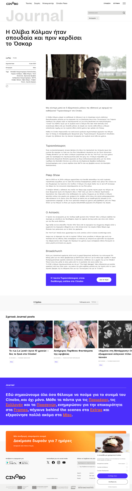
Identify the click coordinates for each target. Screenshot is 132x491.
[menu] (124, 3)
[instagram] (58, 462)
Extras (96, 410)
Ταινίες (29, 3)
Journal (91, 473)
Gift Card (91, 475)
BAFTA (34, 78)
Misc (34, 67)
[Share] (7, 86)
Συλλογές (14, 405)
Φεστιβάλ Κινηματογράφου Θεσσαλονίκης (23, 71)
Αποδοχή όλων (112, 476)
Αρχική (79, 473)
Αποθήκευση (112, 482)
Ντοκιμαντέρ (48, 3)
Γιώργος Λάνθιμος (16, 73)
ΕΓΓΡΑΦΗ (116, 3)
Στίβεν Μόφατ (26, 80)
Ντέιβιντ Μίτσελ (16, 80)
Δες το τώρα (104, 280)
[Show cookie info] (127, 464)
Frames (21, 410)
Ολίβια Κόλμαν (27, 73)
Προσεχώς (46, 405)
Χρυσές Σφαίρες (31, 82)
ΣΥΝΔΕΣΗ (107, 3)
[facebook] (53, 462)
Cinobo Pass (61, 3)
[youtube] (64, 462)
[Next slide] (122, 345)
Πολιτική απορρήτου (112, 486)
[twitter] (48, 462)
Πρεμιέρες (98, 400)
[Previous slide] (15, 345)
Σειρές (37, 3)
